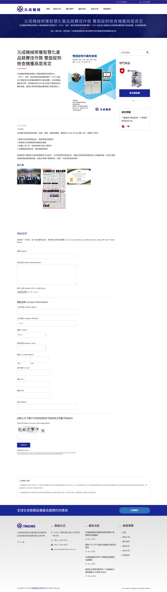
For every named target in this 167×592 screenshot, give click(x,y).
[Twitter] (20, 542)
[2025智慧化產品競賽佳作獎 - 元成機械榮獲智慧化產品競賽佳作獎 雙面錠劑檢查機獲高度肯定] (79, 177)
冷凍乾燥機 (78, 492)
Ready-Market (145, 588)
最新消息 (82, 9)
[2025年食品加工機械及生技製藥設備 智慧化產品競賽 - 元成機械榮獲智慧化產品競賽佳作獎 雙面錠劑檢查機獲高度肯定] (29, 176)
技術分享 (95, 9)
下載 (128, 126)
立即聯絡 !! (135, 510)
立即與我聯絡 (91, 492)
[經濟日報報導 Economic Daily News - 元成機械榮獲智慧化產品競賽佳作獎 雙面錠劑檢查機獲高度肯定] (54, 189)
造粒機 (84, 492)
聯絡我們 (107, 9)
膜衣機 (50, 492)
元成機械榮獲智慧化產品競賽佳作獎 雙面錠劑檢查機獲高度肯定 (93, 31)
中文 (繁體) (146, 2)
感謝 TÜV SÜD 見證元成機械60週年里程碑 (100, 546)
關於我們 (70, 9)
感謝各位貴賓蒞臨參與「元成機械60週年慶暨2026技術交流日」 (100, 570)
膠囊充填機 (61, 492)
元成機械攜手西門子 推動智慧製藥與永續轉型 (100, 558)
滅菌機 (55, 492)
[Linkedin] (23, 542)
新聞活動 (66, 31)
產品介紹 (57, 9)
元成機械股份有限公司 (38, 588)
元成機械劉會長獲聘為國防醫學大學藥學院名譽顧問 (99, 533)
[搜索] (117, 2)
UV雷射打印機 (69, 492)
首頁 (48, 9)
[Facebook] (18, 542)
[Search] (147, 52)
